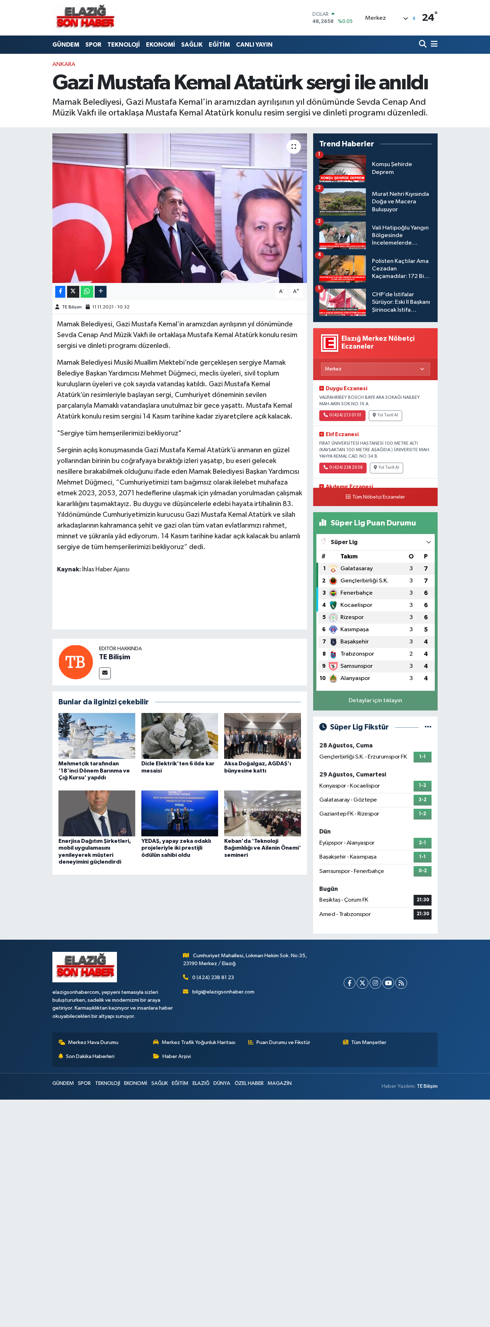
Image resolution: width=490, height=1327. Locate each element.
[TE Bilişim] (75, 662)
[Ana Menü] (433, 44)
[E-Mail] (105, 673)
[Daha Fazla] (101, 292)
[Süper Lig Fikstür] (428, 727)
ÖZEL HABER (249, 1083)
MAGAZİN (280, 1083)
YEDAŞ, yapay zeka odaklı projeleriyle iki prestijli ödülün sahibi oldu (176, 848)
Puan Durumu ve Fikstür (283, 1042)
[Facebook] (349, 983)
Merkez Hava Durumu (93, 1042)
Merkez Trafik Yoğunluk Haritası (198, 1042)
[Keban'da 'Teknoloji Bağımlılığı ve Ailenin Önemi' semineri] (262, 813)
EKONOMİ (160, 45)
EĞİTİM (219, 45)
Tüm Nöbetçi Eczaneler (378, 497)
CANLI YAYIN (254, 45)
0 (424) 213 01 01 (345, 415)
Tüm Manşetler (368, 1042)
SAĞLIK (192, 45)
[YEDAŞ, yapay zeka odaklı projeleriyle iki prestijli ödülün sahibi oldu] (179, 813)
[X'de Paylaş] (73, 292)
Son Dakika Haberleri (90, 1056)
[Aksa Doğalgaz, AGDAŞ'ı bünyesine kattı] (262, 736)
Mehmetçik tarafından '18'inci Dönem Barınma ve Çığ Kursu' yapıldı (94, 770)
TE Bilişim (72, 307)
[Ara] (423, 44)
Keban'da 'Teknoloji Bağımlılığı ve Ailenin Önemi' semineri (262, 848)
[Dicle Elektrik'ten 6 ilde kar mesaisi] (179, 736)
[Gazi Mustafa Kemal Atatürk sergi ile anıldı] (179, 208)
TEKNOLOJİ (123, 45)
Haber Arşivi (176, 1056)
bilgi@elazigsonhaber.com (223, 992)
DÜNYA (221, 1083)
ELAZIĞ (201, 1083)
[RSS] (401, 983)
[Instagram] (375, 983)
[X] (362, 983)
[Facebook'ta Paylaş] (60, 292)
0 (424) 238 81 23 (213, 977)
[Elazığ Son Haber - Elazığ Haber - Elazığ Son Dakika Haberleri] (84, 17)
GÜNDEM (65, 45)
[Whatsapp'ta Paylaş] (87, 292)
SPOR (93, 45)
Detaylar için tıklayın (375, 701)
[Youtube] (388, 983)
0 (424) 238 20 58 (346, 468)
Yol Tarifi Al (387, 415)
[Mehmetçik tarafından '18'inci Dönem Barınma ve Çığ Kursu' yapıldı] (96, 736)
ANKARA (63, 64)
